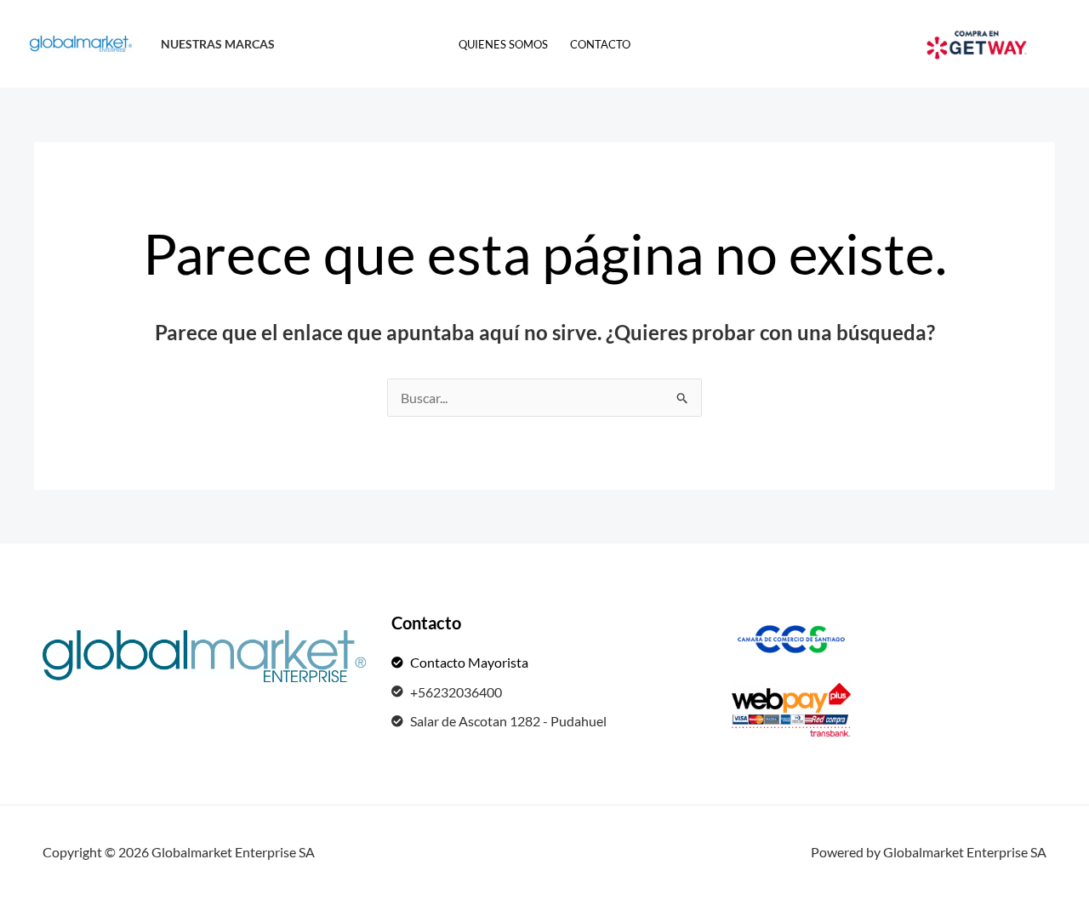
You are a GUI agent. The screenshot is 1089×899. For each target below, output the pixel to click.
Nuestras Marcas (218, 44)
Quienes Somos (503, 44)
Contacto (600, 44)
